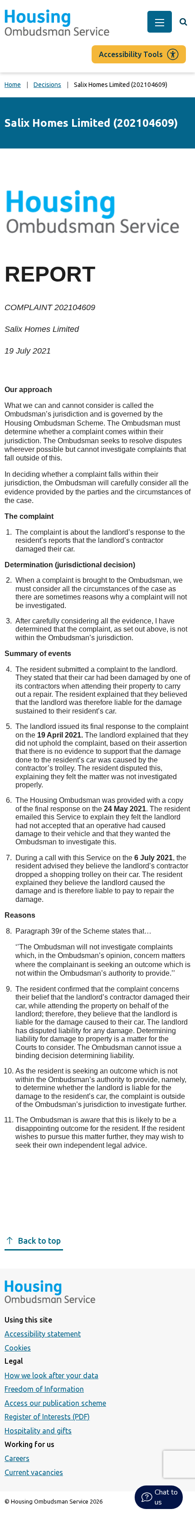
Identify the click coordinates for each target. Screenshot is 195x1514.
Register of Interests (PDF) (47, 1417)
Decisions (47, 84)
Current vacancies (34, 1472)
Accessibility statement (43, 1334)
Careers (17, 1458)
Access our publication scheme (55, 1403)
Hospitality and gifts (38, 1431)
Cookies (18, 1348)
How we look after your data (51, 1375)
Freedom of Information (44, 1389)
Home (13, 84)
